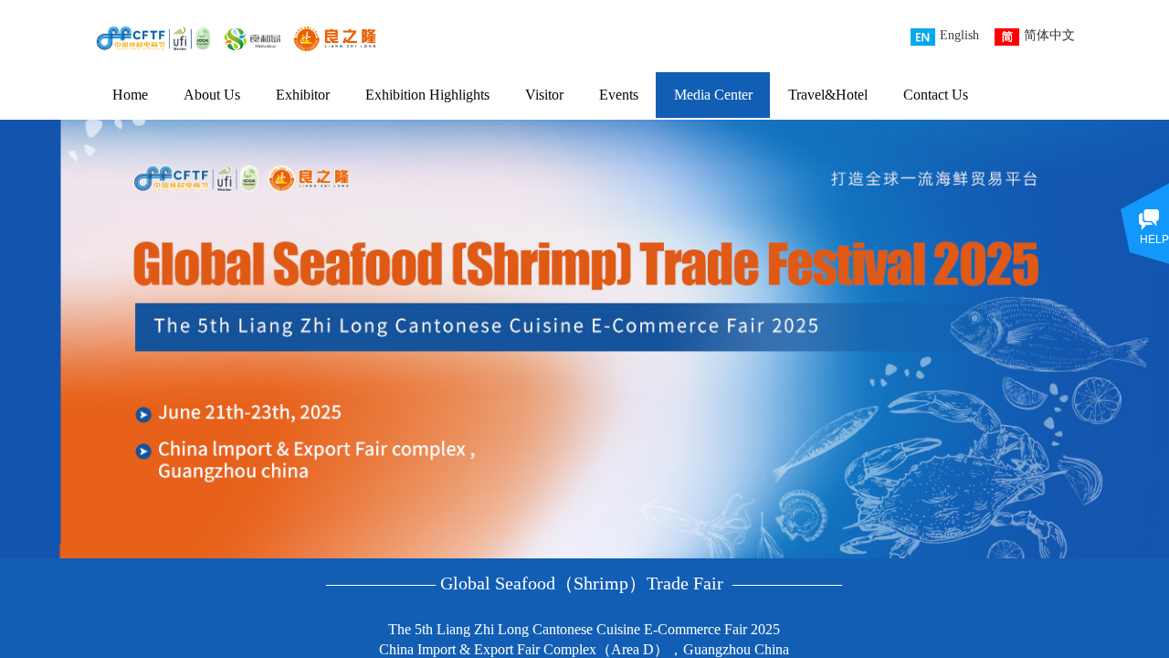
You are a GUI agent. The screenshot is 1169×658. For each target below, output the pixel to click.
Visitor (544, 94)
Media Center (713, 94)
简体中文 (1049, 35)
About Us (212, 94)
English (959, 35)
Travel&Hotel (828, 94)
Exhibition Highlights (427, 94)
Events (618, 94)
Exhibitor (303, 94)
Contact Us (935, 94)
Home (130, 94)
